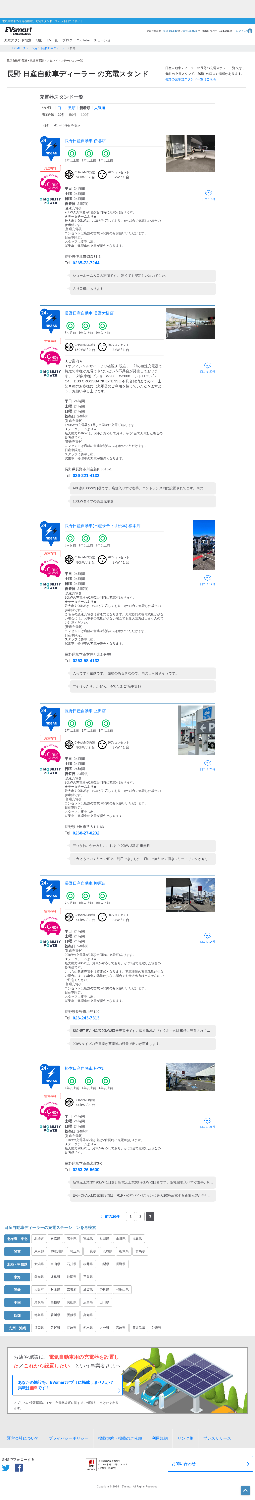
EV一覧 (52, 40)
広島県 (88, 1302)
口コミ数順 (67, 108)
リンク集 (185, 1438)
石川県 (71, 1264)
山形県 (121, 1238)
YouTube (83, 40)
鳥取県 (39, 1302)
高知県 (88, 1315)
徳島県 (39, 1315)
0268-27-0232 (86, 833)
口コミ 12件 (207, 584)
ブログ (67, 40)
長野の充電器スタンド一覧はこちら (190, 79)
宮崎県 (121, 1327)
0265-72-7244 (86, 262)
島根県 (55, 1302)
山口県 (104, 1302)
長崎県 (71, 1327)
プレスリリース (217, 1438)
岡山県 (71, 1302)
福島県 (137, 1238)
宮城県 (88, 1238)
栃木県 (124, 1251)
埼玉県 (75, 1251)
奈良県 (104, 1289)
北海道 (39, 1238)
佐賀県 (55, 1327)
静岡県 (71, 1276)
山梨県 (104, 1264)
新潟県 (39, 1264)
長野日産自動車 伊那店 (85, 141)
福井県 (88, 1264)
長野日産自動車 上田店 (85, 711)
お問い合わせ (184, 1463)
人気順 (99, 108)
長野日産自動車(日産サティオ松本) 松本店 (102, 526)
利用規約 (160, 1438)
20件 (61, 115)
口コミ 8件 (208, 199)
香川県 (55, 1315)
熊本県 (88, 1327)
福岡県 (39, 1327)
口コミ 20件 (207, 371)
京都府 (71, 1289)
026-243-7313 (86, 1017)
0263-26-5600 (86, 1169)
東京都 (39, 1251)
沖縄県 (156, 1327)
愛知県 (39, 1276)
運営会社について (23, 1438)
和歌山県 (122, 1289)
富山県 (55, 1264)
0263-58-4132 (86, 660)
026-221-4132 (86, 475)
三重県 (88, 1276)
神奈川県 (57, 1251)
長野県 (121, 1264)
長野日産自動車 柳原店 (85, 883)
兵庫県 (55, 1289)
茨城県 (107, 1251)
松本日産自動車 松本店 (85, 1068)
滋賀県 (88, 1289)
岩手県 (71, 1238)
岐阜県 (55, 1276)
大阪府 (39, 1289)
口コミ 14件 (207, 941)
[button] (244, 31)
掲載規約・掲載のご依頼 (120, 1438)
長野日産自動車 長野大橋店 (89, 313)
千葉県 (91, 1251)
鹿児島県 (138, 1327)
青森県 (55, 1238)
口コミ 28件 (207, 769)
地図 (39, 40)
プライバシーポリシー (68, 1438)
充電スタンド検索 (17, 40)
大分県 (104, 1327)
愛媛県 (71, 1315)
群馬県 (140, 1251)
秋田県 (104, 1238)
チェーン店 (102, 40)
